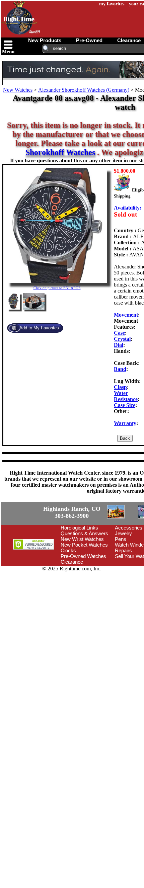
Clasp (120, 387)
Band (120, 369)
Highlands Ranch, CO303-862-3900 (71, 512)
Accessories (128, 528)
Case (119, 333)
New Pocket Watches (84, 545)
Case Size (124, 405)
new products (44, 40)
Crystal (122, 339)
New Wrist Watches (82, 539)
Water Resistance (126, 396)
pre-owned (89, 40)
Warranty (125, 423)
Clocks (68, 550)
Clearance (72, 562)
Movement (126, 315)
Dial (118, 345)
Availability (127, 208)
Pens (120, 539)
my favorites (111, 3)
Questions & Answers (84, 533)
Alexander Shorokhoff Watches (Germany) (83, 90)
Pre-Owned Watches (83, 556)
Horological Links (79, 528)
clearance (129, 40)
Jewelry (123, 533)
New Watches (17, 90)
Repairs (123, 550)
